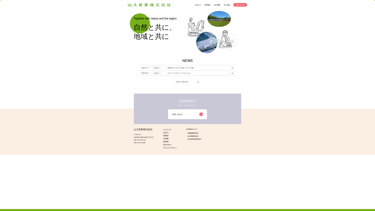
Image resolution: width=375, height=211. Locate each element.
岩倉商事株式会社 (193, 133)
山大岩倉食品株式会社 (194, 139)
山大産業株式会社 (143, 129)
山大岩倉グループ (191, 129)
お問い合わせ (240, 5)
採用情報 (166, 141)
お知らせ (198, 5)
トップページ (167, 129)
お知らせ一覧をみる (182, 82)
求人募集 (227, 5)
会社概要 (217, 5)
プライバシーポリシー (170, 147)
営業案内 (207, 5)
